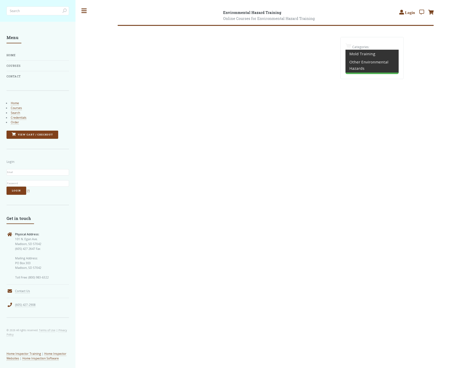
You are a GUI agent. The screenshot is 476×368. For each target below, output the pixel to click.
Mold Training (362, 53)
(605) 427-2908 (25, 305)
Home (11, 55)
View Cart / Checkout (35, 134)
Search (15, 113)
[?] (28, 190)
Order (15, 122)
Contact (14, 76)
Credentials (18, 118)
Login (16, 190)
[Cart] (431, 12)
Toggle (84, 11)
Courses (14, 66)
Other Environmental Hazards (368, 65)
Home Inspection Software (40, 358)
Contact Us (22, 291)
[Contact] (421, 12)
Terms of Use (47, 330)
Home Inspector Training (24, 354)
